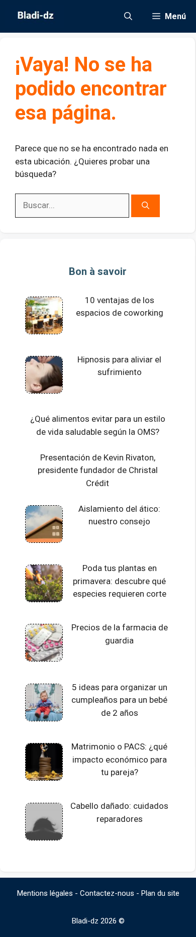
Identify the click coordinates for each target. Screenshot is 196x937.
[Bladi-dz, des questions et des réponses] (34, 16)
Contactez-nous (107, 893)
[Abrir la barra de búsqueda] (128, 16)
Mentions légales (45, 893)
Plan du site (160, 893)
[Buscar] (145, 206)
